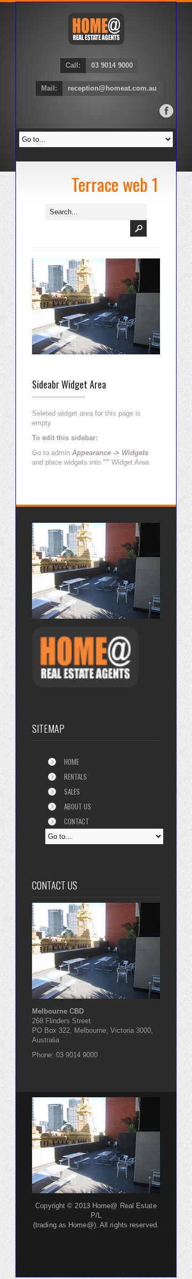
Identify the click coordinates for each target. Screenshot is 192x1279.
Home (71, 761)
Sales (72, 791)
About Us (77, 806)
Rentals (75, 776)
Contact (76, 821)
